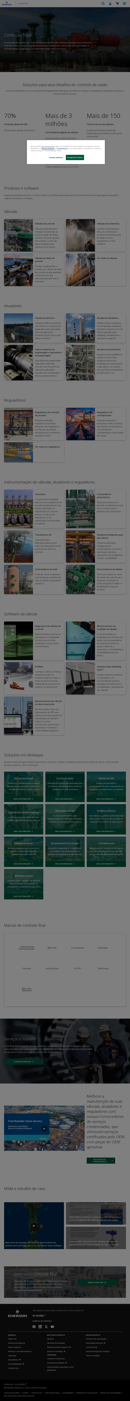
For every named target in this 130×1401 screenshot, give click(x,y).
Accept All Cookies (75, 157)
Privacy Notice (47, 148)
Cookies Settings (56, 157)
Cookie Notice (62, 148)
